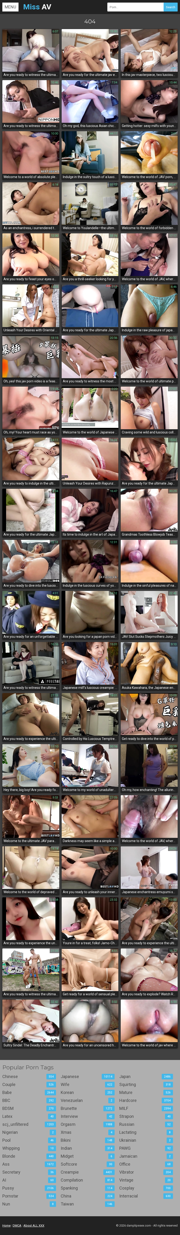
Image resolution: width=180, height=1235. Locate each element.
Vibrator (145, 1172)
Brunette (86, 1108)
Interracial (145, 1196)
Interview (86, 1116)
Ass (28, 1164)
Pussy (28, 1188)
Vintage (145, 1180)
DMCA (17, 1225)
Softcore (86, 1164)
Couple (28, 1084)
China (86, 1196)
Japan (145, 1076)
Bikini (86, 1140)
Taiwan (86, 1203)
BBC (28, 1100)
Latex (28, 1116)
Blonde (28, 1156)
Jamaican (145, 1156)
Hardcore (145, 1100)
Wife (86, 1084)
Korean (86, 1092)
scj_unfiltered (28, 1124)
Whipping (28, 1148)
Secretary (28, 1172)
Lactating (145, 1132)
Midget (86, 1156)
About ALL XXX (33, 1225)
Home (6, 1225)
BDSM (28, 1108)
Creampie (86, 1172)
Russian (145, 1124)
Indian (86, 1148)
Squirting (145, 1084)
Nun (28, 1203)
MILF (145, 1108)
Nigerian (28, 1132)
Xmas (86, 1132)
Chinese (28, 1076)
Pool (28, 1140)
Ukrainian (145, 1140)
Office (145, 1164)
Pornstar (28, 1196)
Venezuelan (86, 1100)
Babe (28, 1092)
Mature (145, 1092)
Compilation (86, 1180)
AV (37, 6)
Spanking (86, 1188)
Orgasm (86, 1124)
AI (28, 1180)
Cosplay (145, 1188)
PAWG (145, 1148)
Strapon (145, 1116)
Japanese (86, 1076)
